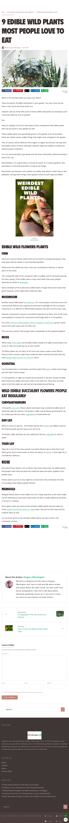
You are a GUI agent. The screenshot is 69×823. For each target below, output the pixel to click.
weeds (48, 452)
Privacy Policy (7, 771)
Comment (5, 653)
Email (26, 683)
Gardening (12, 12)
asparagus (24, 282)
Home (3, 12)
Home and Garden (20, 12)
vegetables (30, 414)
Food (8, 12)
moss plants (17, 343)
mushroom (30, 302)
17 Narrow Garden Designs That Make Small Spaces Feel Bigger (24, 791)
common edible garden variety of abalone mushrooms (32, 323)
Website (49, 683)
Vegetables (31, 12)
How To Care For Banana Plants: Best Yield (33, 629)
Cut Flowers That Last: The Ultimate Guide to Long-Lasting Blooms (26, 793)
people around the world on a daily (20, 509)
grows (48, 369)
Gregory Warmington (16, 47)
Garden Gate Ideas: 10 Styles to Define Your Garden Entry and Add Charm (29, 796)
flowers (46, 426)
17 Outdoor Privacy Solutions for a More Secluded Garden (23, 788)
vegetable (50, 434)
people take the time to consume (20, 357)
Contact (5, 765)
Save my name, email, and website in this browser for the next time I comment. (23, 692)
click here (43, 749)
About (4, 763)
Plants (26, 12)
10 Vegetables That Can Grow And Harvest (32, 615)
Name (4, 683)
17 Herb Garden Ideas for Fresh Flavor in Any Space (20, 785)
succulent (16, 408)
